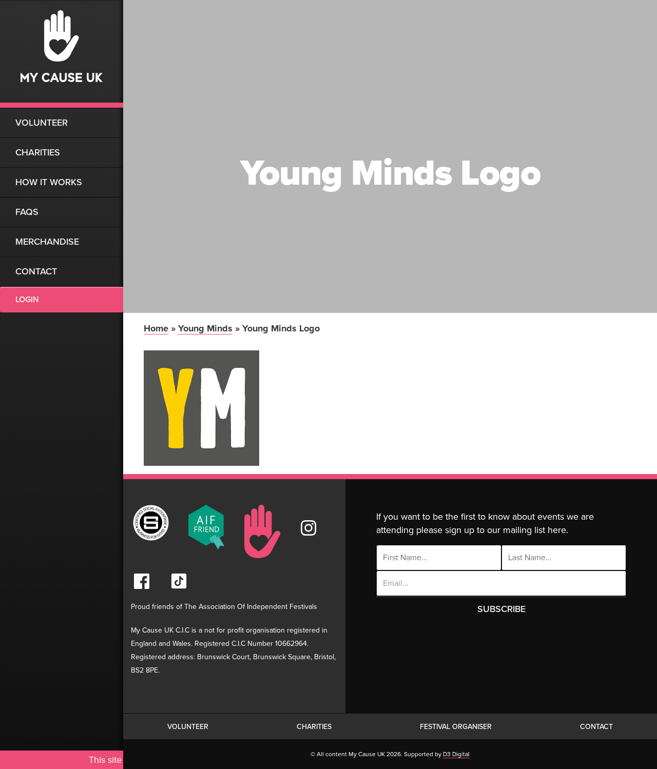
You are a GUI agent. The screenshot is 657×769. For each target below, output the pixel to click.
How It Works (48, 182)
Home (156, 328)
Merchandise (47, 241)
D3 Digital (456, 754)
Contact (36, 271)
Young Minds (205, 328)
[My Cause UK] (61, 54)
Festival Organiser (456, 726)
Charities (37, 152)
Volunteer (41, 122)
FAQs (26, 212)
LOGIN (26, 299)
